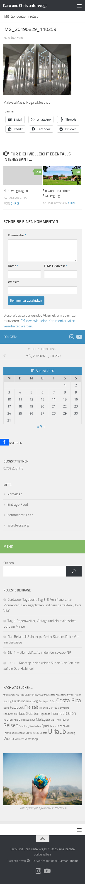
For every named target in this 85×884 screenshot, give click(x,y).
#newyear (37, 694)
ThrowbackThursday (14, 733)
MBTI (53, 719)
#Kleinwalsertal (11, 694)
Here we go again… (16, 191)
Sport (45, 726)
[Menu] (79, 5)
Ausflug (7, 701)
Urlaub (57, 732)
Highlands (45, 713)
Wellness (19, 739)
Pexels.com (60, 808)
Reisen (10, 725)
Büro (53, 701)
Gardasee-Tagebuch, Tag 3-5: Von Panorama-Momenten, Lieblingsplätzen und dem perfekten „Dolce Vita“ (42, 605)
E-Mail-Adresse (56, 266)
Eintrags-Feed (17, 505)
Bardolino (19, 701)
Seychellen (35, 726)
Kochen (8, 719)
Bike (28, 701)
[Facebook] (4, 442)
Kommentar (17, 235)
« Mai (41, 427)
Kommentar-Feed (20, 515)
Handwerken (10, 713)
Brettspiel (44, 701)
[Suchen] (74, 571)
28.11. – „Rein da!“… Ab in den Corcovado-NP (39, 652)
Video (8, 738)
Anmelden (14, 494)
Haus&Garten (28, 713)
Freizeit (31, 707)
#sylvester (49, 694)
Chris (15, 203)
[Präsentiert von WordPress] (28, 860)
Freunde (43, 707)
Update (43, 733)
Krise (16, 719)
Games (53, 707)
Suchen (8, 563)
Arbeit (78, 694)
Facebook (17, 707)
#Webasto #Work (65, 694)
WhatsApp (31, 739)
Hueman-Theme (68, 861)
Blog (35, 701)
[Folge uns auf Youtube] (79, 336)
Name (13, 266)
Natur (65, 719)
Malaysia (43, 719)
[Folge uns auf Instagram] (71, 336)
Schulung (24, 726)
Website (13, 282)
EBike (6, 707)
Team (53, 726)
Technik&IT (63, 726)
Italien (70, 713)
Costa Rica (68, 700)
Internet (57, 713)
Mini (59, 719)
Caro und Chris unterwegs (25, 5)
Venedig (71, 733)
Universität (32, 732)
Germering (63, 707)
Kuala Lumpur (28, 719)
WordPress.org (18, 525)
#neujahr (25, 694)
